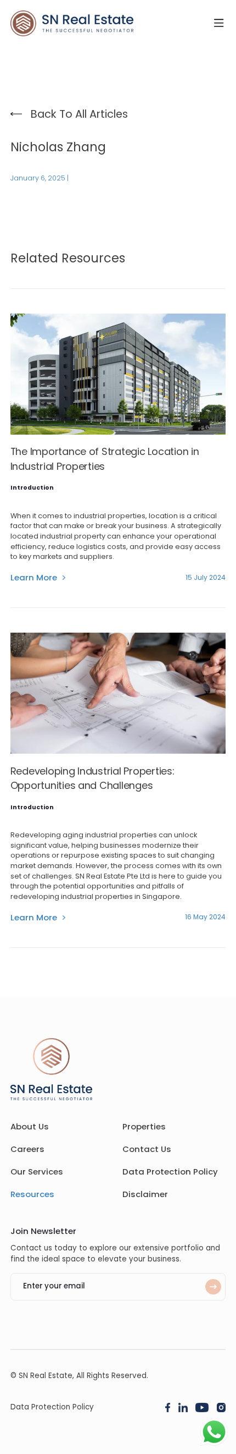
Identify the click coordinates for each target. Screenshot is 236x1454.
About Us (29, 1126)
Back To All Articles (79, 114)
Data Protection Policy (170, 1171)
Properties (144, 1126)
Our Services (36, 1171)
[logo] (71, 23)
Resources (32, 1194)
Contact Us (146, 1149)
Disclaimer (145, 1194)
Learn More (33, 577)
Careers (27, 1149)
